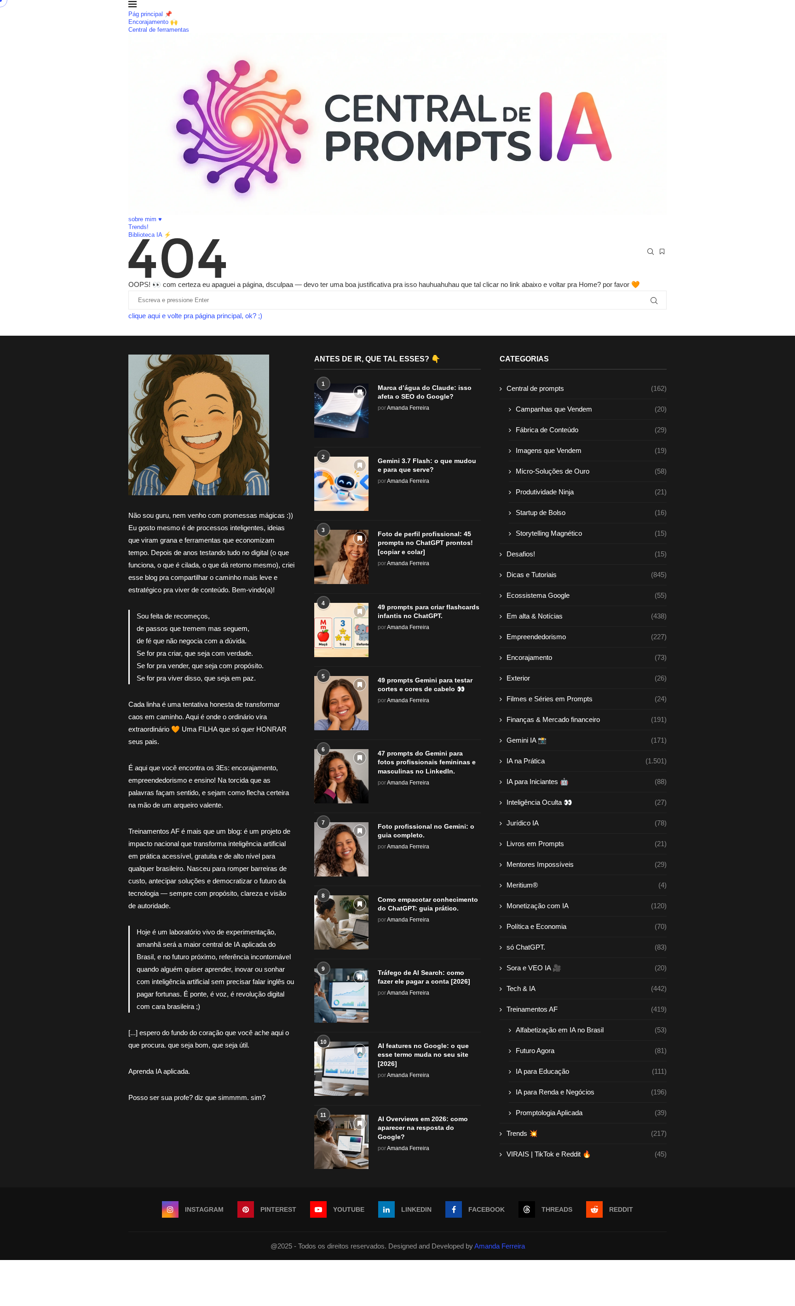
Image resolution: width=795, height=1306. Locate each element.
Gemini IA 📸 (587, 740)
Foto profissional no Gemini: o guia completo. (426, 831)
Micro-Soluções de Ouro (591, 471)
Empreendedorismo (587, 637)
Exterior (587, 678)
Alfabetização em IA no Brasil (591, 1030)
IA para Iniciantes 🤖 (587, 781)
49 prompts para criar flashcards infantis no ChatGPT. (428, 611)
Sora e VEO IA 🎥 (587, 968)
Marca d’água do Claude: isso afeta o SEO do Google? (425, 392)
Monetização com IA (587, 906)
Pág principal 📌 (150, 14)
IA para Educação (591, 1071)
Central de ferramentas (158, 29)
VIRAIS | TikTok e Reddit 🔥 (587, 1154)
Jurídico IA (587, 823)
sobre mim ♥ (145, 219)
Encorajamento (587, 657)
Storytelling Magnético (591, 533)
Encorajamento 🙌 (153, 21)
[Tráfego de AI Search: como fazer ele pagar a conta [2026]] (341, 995)
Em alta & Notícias (587, 616)
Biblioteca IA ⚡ (149, 234)
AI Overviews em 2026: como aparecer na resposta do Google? (423, 1127)
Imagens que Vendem (591, 450)
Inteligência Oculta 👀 (587, 802)
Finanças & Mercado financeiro (587, 719)
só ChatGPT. (587, 947)
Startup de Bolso (591, 512)
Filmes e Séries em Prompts (587, 699)
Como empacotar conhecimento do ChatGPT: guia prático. (428, 904)
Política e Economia (587, 926)
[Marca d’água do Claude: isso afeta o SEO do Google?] (341, 411)
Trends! (138, 226)
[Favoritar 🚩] (359, 392)
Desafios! (587, 554)
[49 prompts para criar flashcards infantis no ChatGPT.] (341, 630)
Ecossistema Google (587, 595)
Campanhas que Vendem (591, 409)
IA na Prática (587, 761)
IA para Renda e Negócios (591, 1092)
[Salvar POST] (662, 251)
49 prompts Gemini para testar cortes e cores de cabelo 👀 (425, 684)
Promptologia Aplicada (591, 1113)
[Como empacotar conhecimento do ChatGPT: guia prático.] (341, 922)
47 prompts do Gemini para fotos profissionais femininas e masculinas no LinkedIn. (427, 762)
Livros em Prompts (587, 844)
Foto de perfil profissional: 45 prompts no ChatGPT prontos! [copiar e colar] (425, 543)
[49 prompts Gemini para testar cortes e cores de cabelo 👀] (341, 703)
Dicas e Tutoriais (587, 575)
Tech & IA (587, 988)
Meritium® (587, 885)
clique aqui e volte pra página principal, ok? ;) (195, 316)
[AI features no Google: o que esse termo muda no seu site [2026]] (341, 1069)
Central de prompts (587, 388)
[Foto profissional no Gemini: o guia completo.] (341, 849)
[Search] (650, 251)
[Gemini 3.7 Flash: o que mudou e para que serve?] (341, 484)
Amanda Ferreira (408, 408)
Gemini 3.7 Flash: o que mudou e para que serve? (427, 465)
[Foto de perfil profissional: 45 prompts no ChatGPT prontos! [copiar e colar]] (341, 557)
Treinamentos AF (587, 1009)
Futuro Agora (591, 1050)
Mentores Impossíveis (587, 864)
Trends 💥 (587, 1133)
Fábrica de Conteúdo (591, 430)
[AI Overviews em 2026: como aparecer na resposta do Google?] (341, 1142)
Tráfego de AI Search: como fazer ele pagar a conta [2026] (424, 977)
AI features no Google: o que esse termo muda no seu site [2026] (423, 1054)
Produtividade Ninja (591, 492)
